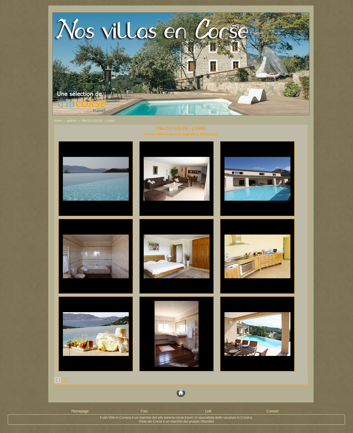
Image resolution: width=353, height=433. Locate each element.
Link (208, 411)
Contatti (272, 411)
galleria (71, 120)
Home (58, 120)
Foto (144, 411)
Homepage (80, 411)
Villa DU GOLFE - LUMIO (98, 120)
